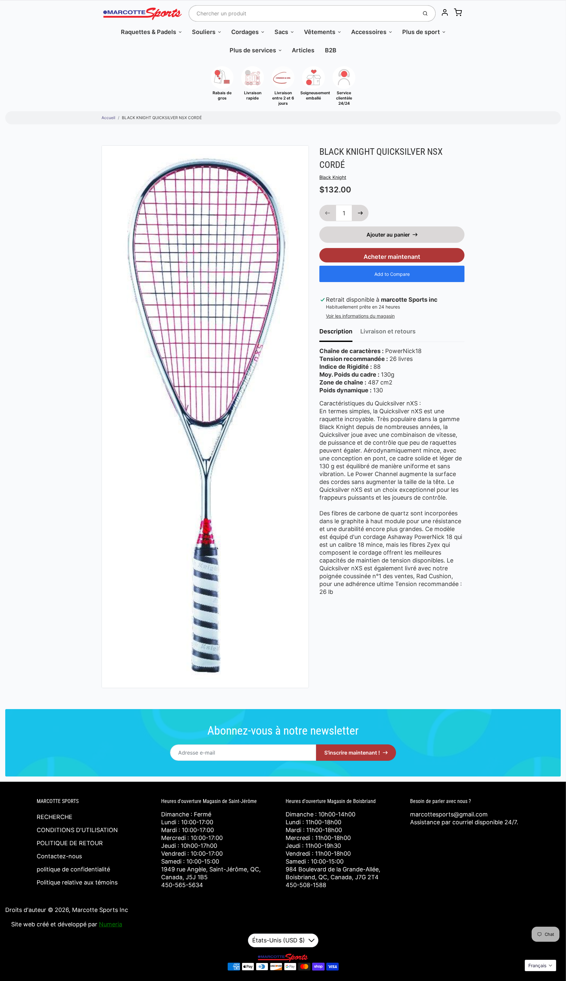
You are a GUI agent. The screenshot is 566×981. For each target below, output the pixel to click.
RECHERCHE (54, 816)
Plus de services (253, 50)
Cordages (245, 31)
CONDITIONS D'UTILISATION (77, 830)
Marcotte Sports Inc (100, 909)
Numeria (110, 924)
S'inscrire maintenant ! (352, 752)
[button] (540, 965)
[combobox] (302, 13)
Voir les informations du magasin (360, 316)
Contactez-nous (59, 856)
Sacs (281, 31)
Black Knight (332, 177)
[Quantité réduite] (327, 213)
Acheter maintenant (392, 256)
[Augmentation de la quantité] (360, 213)
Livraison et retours (388, 331)
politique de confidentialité (73, 869)
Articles (303, 50)
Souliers (204, 31)
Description (335, 331)
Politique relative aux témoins (77, 882)
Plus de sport (421, 31)
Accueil (108, 117)
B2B (330, 50)
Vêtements (319, 31)
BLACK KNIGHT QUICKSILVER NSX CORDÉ (162, 117)
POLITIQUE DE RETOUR (70, 843)
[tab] (339, 333)
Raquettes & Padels (148, 31)
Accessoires (369, 31)
